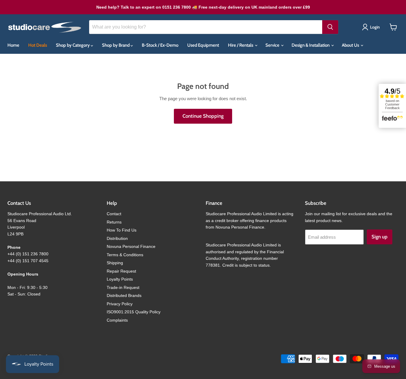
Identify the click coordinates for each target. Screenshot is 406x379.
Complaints (117, 320)
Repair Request (121, 271)
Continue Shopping (203, 116)
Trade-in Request (123, 287)
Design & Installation (311, 45)
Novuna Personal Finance (131, 246)
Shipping (115, 262)
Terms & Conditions (125, 254)
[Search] (330, 27)
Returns (114, 222)
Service (272, 45)
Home (13, 45)
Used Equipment (203, 45)
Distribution (117, 238)
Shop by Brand (116, 45)
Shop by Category (73, 45)
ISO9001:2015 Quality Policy (133, 311)
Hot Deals (37, 45)
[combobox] (205, 27)
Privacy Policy (120, 303)
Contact (114, 213)
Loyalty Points (120, 279)
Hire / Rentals (241, 45)
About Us (351, 45)
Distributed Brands (124, 295)
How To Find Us (121, 230)
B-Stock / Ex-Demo (160, 45)
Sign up (380, 237)
